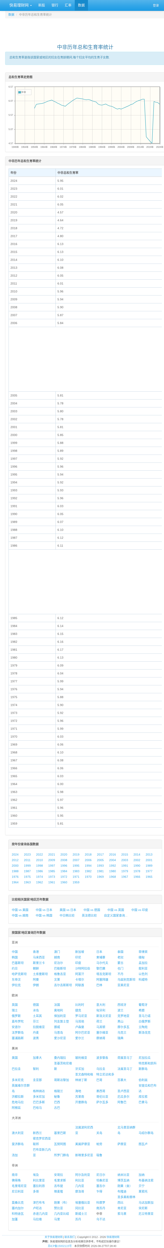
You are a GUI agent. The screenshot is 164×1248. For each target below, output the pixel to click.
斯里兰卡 (39, 963)
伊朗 (36, 985)
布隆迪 (121, 1191)
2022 (39, 854)
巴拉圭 (16, 1068)
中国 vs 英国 (115, 910)
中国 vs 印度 (139, 910)
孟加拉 (143, 963)
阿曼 (36, 979)
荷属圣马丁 (124, 1057)
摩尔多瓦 (123, 1027)
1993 (100, 865)
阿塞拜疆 (102, 979)
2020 (63, 854)
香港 (36, 951)
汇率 (68, 5)
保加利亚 (60, 1015)
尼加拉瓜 (145, 1057)
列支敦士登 (61, 1021)
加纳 (142, 1174)
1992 (112, 865)
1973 (51, 876)
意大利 (100, 1004)
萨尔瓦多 (102, 1102)
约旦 (15, 968)
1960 (63, 882)
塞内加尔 (18, 1208)
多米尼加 (39, 1096)
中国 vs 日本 (44, 910)
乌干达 (100, 1219)
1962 (39, 882)
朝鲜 (36, 968)
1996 (63, 865)
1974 (39, 876)
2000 (15, 865)
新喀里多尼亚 (84, 1155)
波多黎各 (102, 1057)
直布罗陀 (18, 1021)
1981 (100, 871)
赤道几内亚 (40, 1213)
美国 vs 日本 (68, 910)
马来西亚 (39, 957)
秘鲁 (57, 1096)
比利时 (79, 1004)
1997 (51, 865)
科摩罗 (100, 1202)
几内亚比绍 (61, 1213)
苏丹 (78, 1219)
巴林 (99, 985)
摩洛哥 (79, 1191)
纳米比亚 (123, 1174)
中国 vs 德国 (91, 910)
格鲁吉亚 (60, 974)
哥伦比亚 (102, 1096)
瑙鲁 (99, 1155)
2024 (15, 854)
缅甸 (142, 957)
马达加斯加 (146, 1202)
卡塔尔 (79, 979)
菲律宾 (143, 951)
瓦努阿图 (60, 1144)
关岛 (99, 1133)
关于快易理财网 (54, 1237)
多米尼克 (18, 1080)
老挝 (120, 957)
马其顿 (100, 1027)
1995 (76, 865)
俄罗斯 (16, 1015)
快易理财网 (19, 5)
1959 (76, 882)
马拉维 (37, 1219)
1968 (112, 876)
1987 (27, 871)
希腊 (142, 1010)
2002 (136, 860)
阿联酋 (79, 985)
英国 (15, 1004)
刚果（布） (61, 1202)
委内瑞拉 (60, 1057)
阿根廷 (16, 1107)
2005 (100, 860)
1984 (63, 871)
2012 (15, 860)
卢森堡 (79, 1027)
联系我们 (69, 1237)
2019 (76, 854)
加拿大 (37, 1057)
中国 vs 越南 (20, 915)
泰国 (120, 951)
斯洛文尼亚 (103, 1015)
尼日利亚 (18, 1191)
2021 (51, 854)
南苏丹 (100, 1208)
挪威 (57, 1027)
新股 (41, 5)
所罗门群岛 (61, 1155)
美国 (15, 1057)
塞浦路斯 (18, 1038)
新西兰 (37, 1133)
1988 (15, 871)
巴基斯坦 (18, 963)
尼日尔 (100, 1174)
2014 (136, 854)
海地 (78, 1091)
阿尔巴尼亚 (82, 1032)
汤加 (15, 1155)
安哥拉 (58, 1174)
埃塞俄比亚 (82, 1202)
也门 (120, 968)
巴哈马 (37, 1107)
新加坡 (79, 951)
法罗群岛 (18, 1032)
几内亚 (79, 1186)
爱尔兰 (79, 1038)
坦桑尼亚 (102, 1180)
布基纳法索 (146, 1180)
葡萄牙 (143, 1004)
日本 (99, 951)
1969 (100, 876)
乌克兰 (121, 1032)
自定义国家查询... (115, 915)
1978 (136, 871)
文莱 (57, 979)
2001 (149, 860)
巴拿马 (143, 1102)
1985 (51, 871)
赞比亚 (58, 1208)
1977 (149, 871)
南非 (15, 1174)
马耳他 (79, 1021)
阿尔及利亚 (82, 1174)
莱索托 (143, 1191)
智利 (36, 1068)
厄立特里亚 (146, 1213)
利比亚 (79, 1180)
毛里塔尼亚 (19, 1186)
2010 (39, 860)
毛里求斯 (60, 1180)
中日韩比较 (67, 915)
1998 (39, 865)
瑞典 (120, 1038)
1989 (149, 865)
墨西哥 (100, 1091)
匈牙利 (100, 1010)
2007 (76, 860)
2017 (100, 854)
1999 (27, 865)
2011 (27, 860)
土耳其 (37, 1015)
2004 (112, 860)
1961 (51, 882)
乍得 (99, 1191)
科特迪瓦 (18, 1213)
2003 (124, 860)
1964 (15, 882)
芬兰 (36, 1021)
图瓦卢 (143, 1144)
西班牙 (121, 1004)
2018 (88, 854)
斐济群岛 (18, 1144)
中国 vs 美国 (20, 910)
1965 (149, 876)
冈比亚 (79, 1208)
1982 (88, 871)
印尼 (78, 957)
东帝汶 (16, 979)
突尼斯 (143, 1208)
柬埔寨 (100, 957)
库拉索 (143, 1096)
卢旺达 (37, 1208)
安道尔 (16, 1027)
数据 (81, 5)
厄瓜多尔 (123, 1096)
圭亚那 (37, 1080)
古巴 (57, 1107)
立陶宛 (143, 1027)
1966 (136, 876)
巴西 (57, 1102)
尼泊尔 (58, 963)
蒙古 (120, 963)
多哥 (36, 1191)
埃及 (36, 1174)
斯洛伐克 (145, 1032)
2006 (88, 860)
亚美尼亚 (123, 985)
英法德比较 (89, 915)
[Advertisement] (85, 29)
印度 (78, 963)
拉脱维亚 (39, 1027)
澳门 (57, 951)
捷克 (78, 1010)
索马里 (121, 1213)
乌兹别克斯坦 (126, 979)
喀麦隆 (58, 1191)
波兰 (120, 1010)
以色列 (143, 974)
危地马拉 (18, 1102)
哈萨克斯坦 (19, 974)
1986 (39, 871)
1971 (76, 876)
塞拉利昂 (39, 1186)
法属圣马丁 (124, 1068)
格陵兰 (58, 1091)
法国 (57, 1004)
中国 (15, 951)
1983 (76, 871)
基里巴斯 (60, 1133)
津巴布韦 (39, 1202)
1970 (88, 876)
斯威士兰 (81, 1213)
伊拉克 (16, 985)
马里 (57, 1219)
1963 (27, 882)
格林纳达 (39, 1091)
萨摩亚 (121, 1144)
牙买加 (79, 1068)
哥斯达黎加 (61, 1080)
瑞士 (15, 1010)
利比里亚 (39, 1180)
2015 (124, 854)
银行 (54, 5)
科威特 (143, 979)
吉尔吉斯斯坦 (63, 985)
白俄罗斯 (145, 1021)
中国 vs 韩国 (44, 915)
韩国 (15, 957)
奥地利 (58, 1010)
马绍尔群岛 (146, 1133)
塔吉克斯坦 (103, 974)
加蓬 (15, 1219)
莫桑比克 (18, 1202)
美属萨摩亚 (82, 1144)
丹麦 (36, 1032)
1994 (88, 865)
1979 (124, 871)
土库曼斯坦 (40, 974)
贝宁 (142, 1186)
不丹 (120, 974)
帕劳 (99, 1144)
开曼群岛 (81, 1102)
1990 (136, 865)
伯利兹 (143, 1080)
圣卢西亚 (123, 1091)
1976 (15, 876)
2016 (112, 854)
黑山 (120, 1021)
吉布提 (58, 1186)
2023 (27, 854)
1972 (63, 876)
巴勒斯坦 (60, 968)
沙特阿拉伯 (82, 968)
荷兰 (99, 1021)
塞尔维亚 (102, 1032)
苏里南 (79, 1096)
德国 (36, 1004)
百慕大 (121, 1080)
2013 (149, 854)
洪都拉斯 (18, 1096)
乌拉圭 (100, 1068)
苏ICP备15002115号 (60, 1246)
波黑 (36, 1038)
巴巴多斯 (39, 1102)
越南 (57, 957)
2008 (63, 860)
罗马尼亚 (81, 1015)
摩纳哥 (100, 1038)
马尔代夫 (102, 963)
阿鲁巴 (121, 1102)
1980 (112, 871)
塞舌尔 (100, 1186)
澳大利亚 (18, 1133)
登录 (156, 5)
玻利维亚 (81, 1057)
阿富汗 (79, 974)
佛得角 (16, 1180)
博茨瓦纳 (123, 1180)
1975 (27, 876)
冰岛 (36, 1010)
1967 (124, 876)
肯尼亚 (121, 1208)
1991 (124, 865)
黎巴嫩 (100, 968)
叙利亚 (143, 968)
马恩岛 (58, 1032)
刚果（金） (124, 1186)
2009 (51, 860)
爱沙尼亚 (60, 1038)
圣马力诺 (145, 1015)
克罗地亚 (123, 1015)
